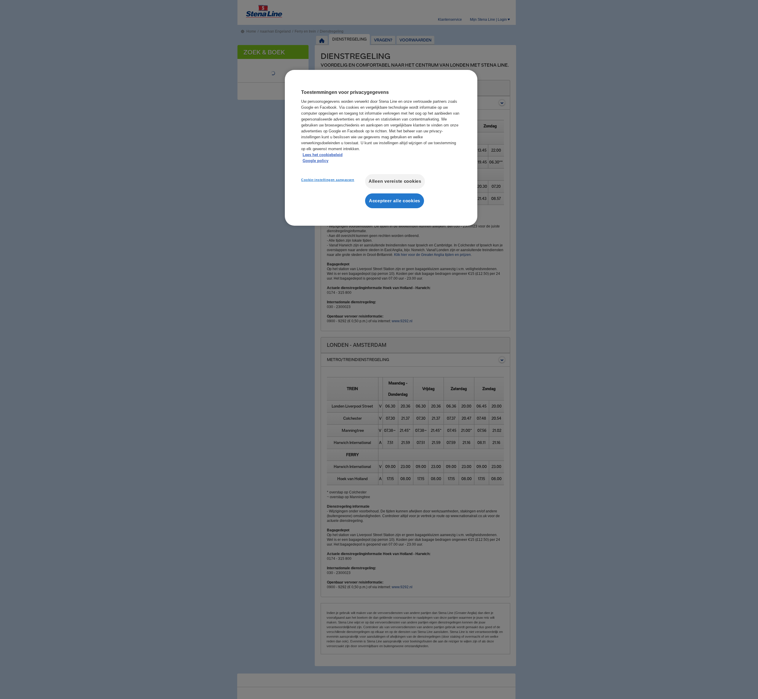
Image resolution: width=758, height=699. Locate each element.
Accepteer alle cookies (394, 200)
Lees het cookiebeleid (323, 155)
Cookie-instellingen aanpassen (327, 180)
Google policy (315, 160)
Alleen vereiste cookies (395, 181)
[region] (381, 148)
